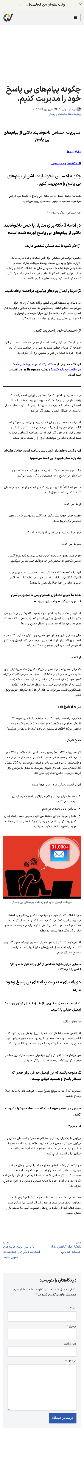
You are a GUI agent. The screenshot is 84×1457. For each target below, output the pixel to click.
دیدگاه (70, 1361)
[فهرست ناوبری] (76, 17)
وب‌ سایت (70, 1343)
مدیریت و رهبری (58, 114)
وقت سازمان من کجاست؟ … (42, 4)
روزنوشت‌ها (74, 114)
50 (66, 163)
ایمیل (71, 1326)
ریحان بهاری (68, 109)
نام (73, 1308)
